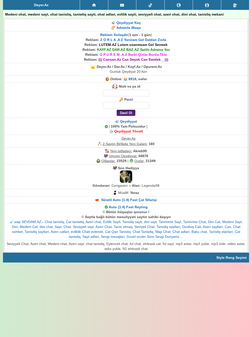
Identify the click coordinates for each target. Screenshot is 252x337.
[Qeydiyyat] (235, 5)
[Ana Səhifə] (94, 5)
